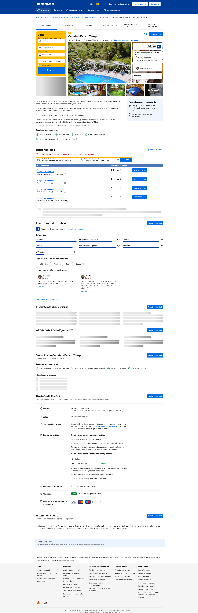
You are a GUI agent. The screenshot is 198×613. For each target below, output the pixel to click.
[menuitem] (43, 10)
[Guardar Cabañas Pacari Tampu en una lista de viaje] (145, 34)
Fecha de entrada (43, 45)
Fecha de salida (43, 51)
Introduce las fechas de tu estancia (106, 518)
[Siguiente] (160, 64)
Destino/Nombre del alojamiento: (49, 38)
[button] (51, 61)
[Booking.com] (45, 4)
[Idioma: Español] (97, 4)
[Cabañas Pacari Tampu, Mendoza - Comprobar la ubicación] (69, 40)
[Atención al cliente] (104, 4)
